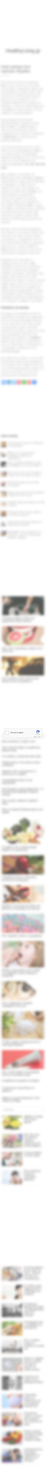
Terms (39, 736)
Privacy (35, 736)
